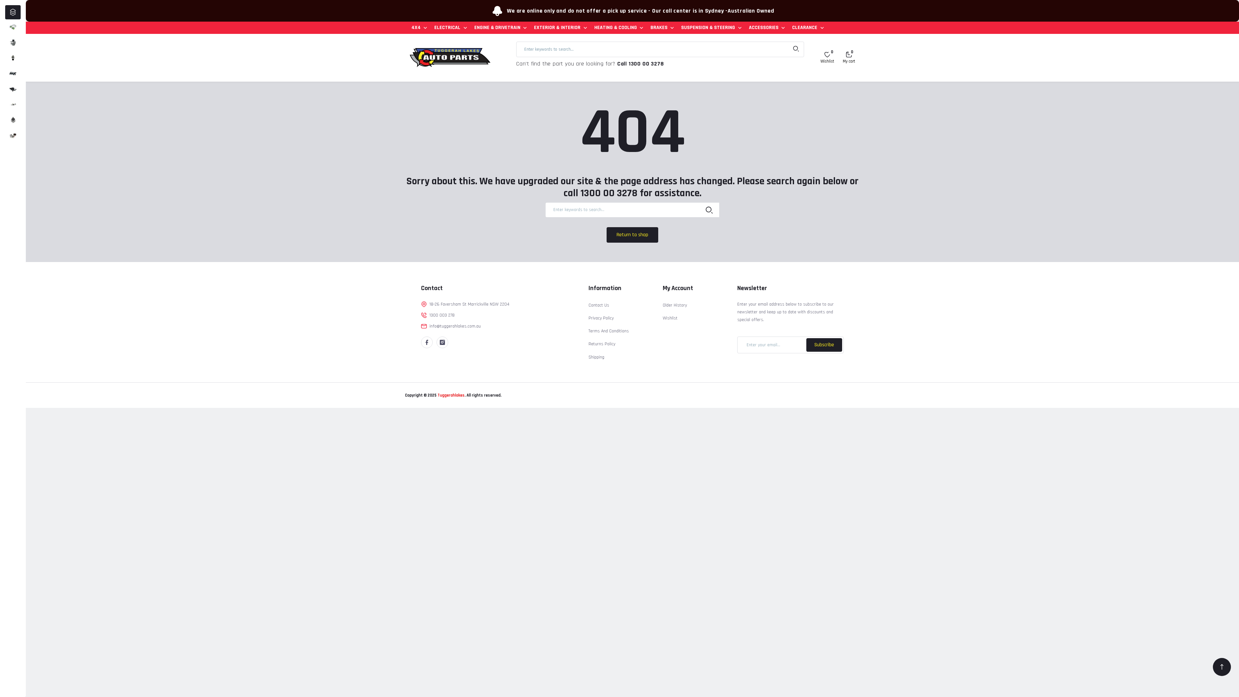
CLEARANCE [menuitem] (804, 27)
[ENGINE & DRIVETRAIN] (13, 58)
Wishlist (670, 318)
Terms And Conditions (609, 331)
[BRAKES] (13, 104)
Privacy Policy (601, 318)
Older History (675, 305)
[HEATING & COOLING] (13, 89)
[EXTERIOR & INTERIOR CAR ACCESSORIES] (13, 73)
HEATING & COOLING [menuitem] (615, 27)
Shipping (596, 357)
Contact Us (599, 305)
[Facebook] (427, 342)
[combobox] (660, 49)
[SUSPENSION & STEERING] (13, 120)
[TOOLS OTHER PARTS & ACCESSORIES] (13, 135)
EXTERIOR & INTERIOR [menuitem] (557, 27)
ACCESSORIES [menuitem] (764, 27)
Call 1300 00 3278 (640, 63)
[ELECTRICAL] (13, 42)
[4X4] (13, 27)
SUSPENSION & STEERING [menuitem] (708, 27)
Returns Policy (602, 344)
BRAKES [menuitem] (659, 27)
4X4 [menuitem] (416, 27)
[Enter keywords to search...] (796, 49)
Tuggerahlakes (451, 395)
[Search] (709, 210)
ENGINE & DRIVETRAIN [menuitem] (497, 27)
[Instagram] (442, 342)
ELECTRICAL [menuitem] (447, 27)
